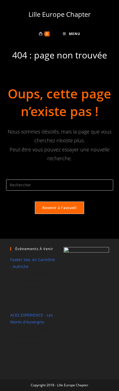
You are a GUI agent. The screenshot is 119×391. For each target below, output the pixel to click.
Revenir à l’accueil (59, 207)
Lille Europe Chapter (60, 14)
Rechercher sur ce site (59, 175)
